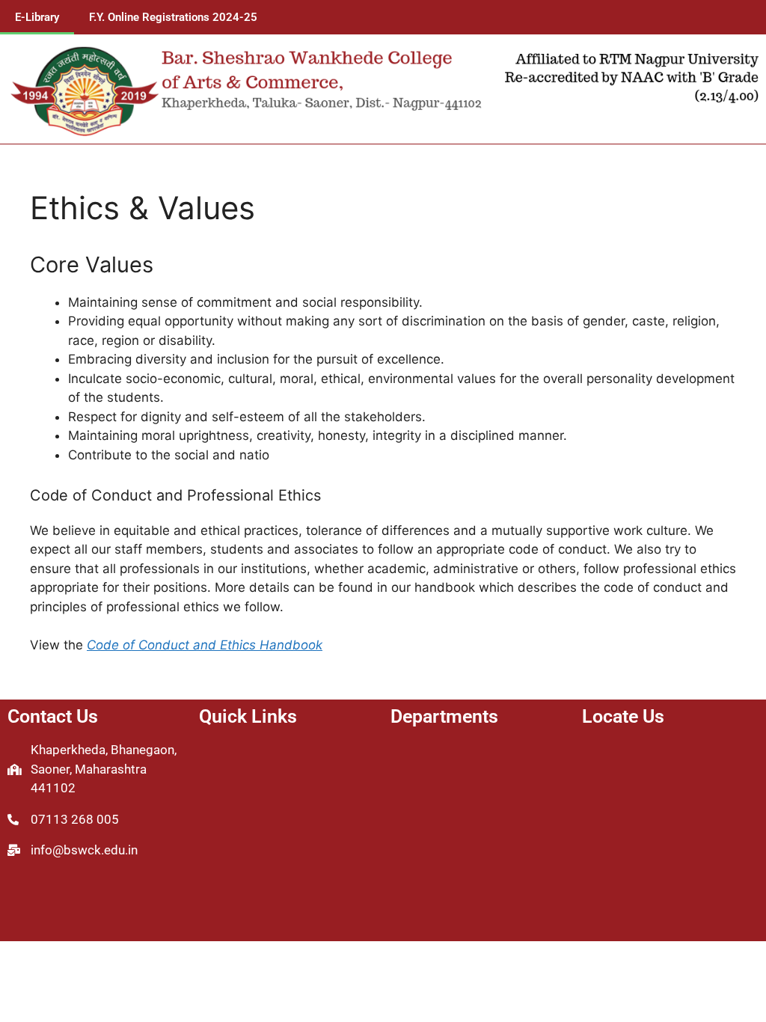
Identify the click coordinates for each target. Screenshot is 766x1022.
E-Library (37, 17)
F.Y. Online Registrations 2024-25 (173, 17)
